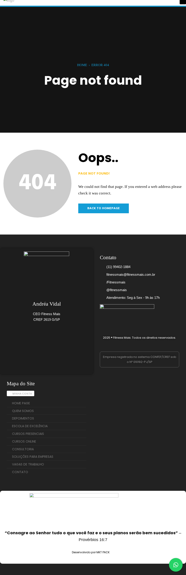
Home (82, 65)
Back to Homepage (103, 208)
